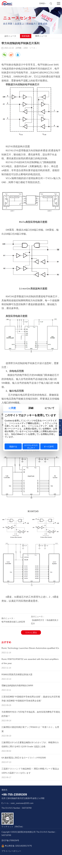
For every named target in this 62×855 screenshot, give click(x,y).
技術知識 (25, 36)
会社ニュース (10, 36)
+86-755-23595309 (14, 794)
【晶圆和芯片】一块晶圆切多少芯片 (44, 622)
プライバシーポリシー (11, 851)
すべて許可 (49, 446)
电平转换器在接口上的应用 (13, 622)
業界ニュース (41, 36)
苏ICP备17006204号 (10, 840)
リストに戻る (31, 632)
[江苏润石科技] (7, 3)
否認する (13, 446)
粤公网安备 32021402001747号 (18, 846)
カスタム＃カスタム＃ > (31, 446)
